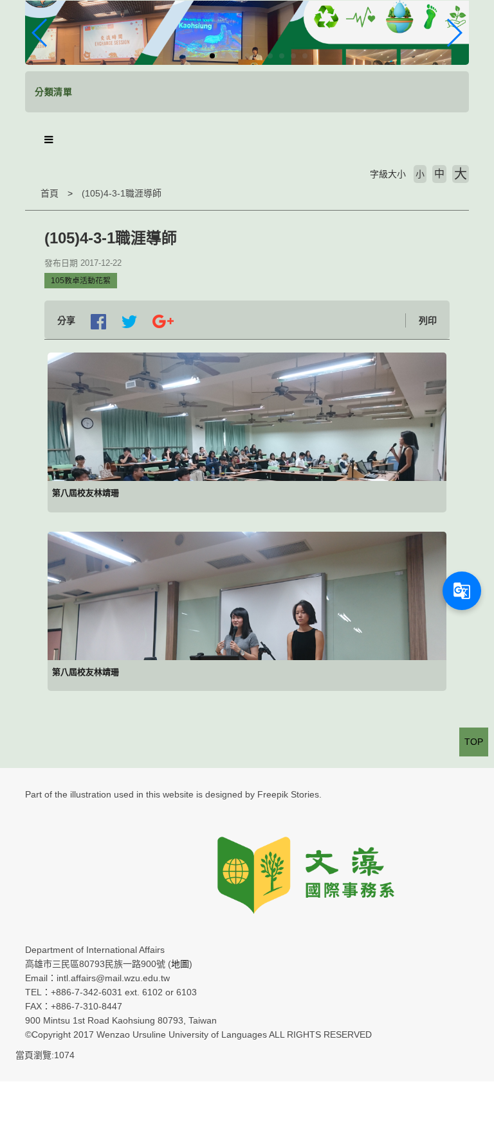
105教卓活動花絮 (81, 280)
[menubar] (48, 140)
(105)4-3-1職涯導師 (121, 193)
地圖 (180, 964)
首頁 (50, 193)
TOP (473, 742)
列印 (428, 320)
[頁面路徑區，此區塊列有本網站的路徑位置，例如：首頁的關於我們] (28, 193)
